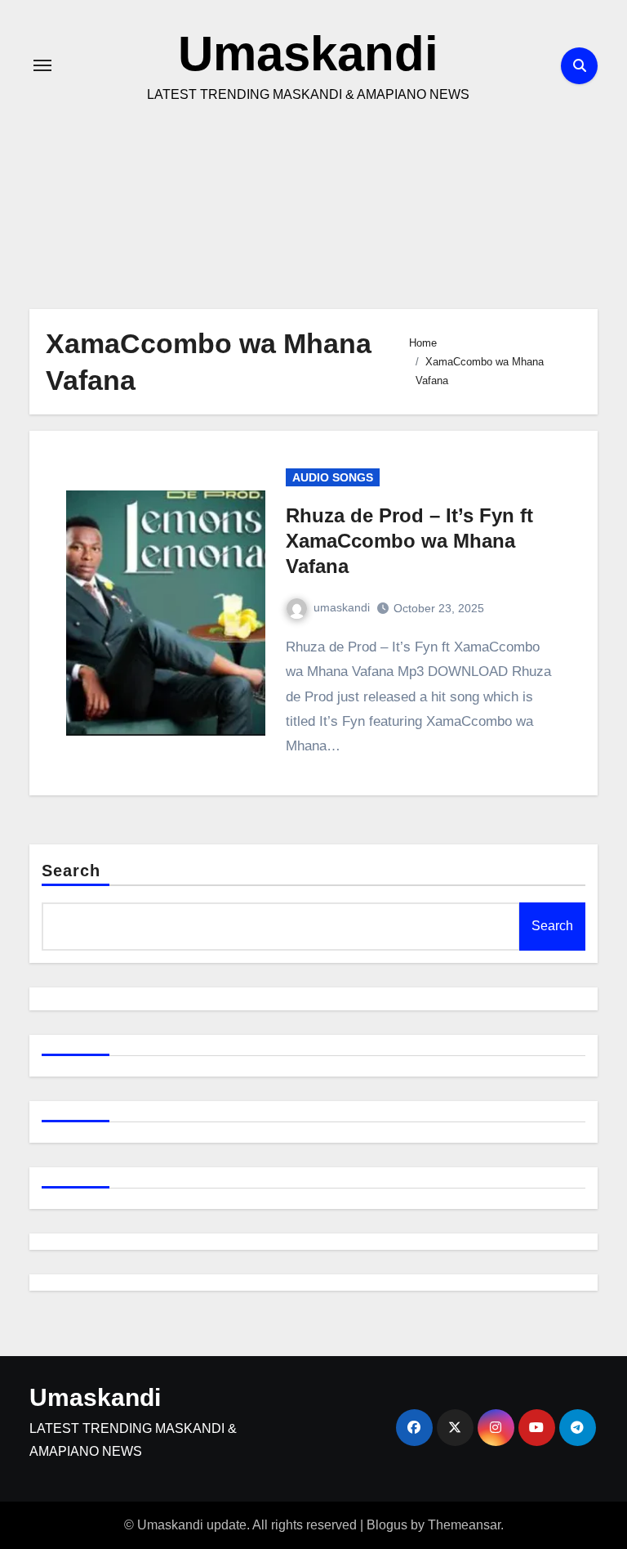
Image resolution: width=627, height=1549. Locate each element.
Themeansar (464, 1525)
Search (71, 871)
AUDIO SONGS (332, 477)
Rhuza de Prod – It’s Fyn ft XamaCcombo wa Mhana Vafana (409, 540)
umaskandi (342, 607)
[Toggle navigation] (42, 65)
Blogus (387, 1525)
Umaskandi (308, 53)
